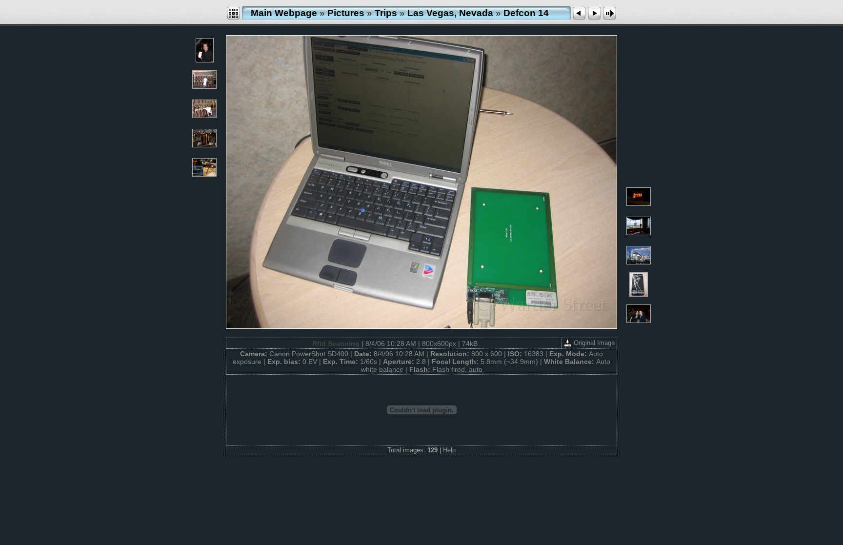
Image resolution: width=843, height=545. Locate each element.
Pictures (345, 13)
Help (449, 450)
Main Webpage (284, 13)
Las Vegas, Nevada (450, 13)
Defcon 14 (526, 13)
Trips (386, 13)
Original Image (593, 342)
